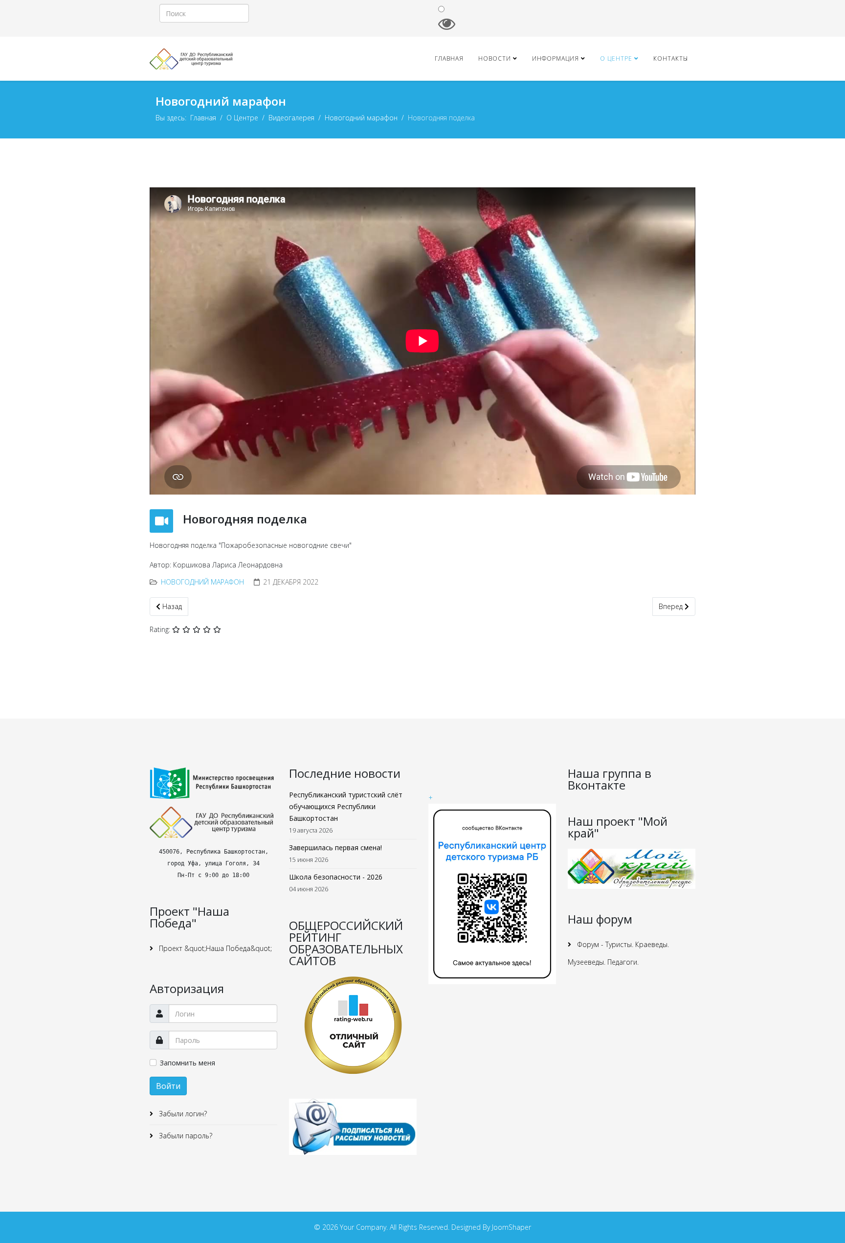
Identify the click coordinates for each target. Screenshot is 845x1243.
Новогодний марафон (361, 117)
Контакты (670, 58)
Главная (449, 58)
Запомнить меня (187, 1062)
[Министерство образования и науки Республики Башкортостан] (213, 783)
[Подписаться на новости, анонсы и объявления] (353, 1127)
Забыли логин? (182, 1113)
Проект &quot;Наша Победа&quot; (214, 948)
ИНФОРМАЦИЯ (555, 58)
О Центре (616, 58)
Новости (494, 58)
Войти (168, 1086)
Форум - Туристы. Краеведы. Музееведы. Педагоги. (618, 953)
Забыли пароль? (184, 1135)
